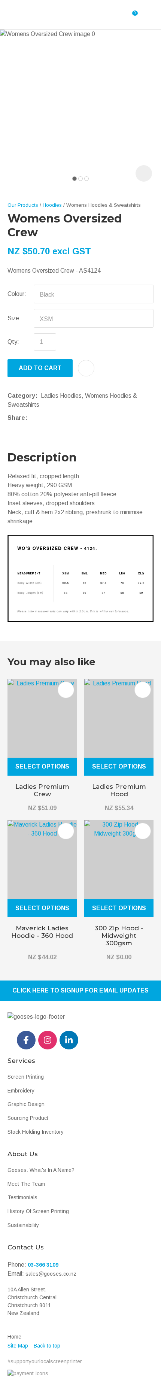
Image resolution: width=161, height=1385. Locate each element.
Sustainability (23, 1225)
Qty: (13, 342)
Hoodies (52, 205)
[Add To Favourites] (86, 368)
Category (21, 396)
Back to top (47, 1346)
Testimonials (22, 1197)
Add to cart (40, 368)
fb (26, 1040)
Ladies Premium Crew (42, 790)
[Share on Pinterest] (65, 418)
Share (16, 418)
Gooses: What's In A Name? (41, 1170)
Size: (14, 318)
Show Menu (30, 14)
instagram (47, 1040)
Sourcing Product (27, 1118)
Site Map (17, 1346)
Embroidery (20, 1091)
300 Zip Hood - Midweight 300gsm (119, 935)
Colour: (16, 294)
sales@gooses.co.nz (50, 1274)
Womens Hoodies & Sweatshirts (103, 205)
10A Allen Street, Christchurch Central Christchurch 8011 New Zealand (32, 1301)
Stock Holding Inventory (35, 1132)
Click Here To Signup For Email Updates (80, 990)
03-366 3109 (43, 1265)
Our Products (22, 205)
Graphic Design (26, 1104)
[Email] (54, 418)
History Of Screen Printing (38, 1211)
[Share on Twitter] (42, 418)
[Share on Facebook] (32, 417)
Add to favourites (66, 690)
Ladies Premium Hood (119, 790)
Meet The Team (26, 1184)
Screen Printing (25, 1077)
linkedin (69, 1040)
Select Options (42, 766)
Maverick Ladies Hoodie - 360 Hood (42, 931)
